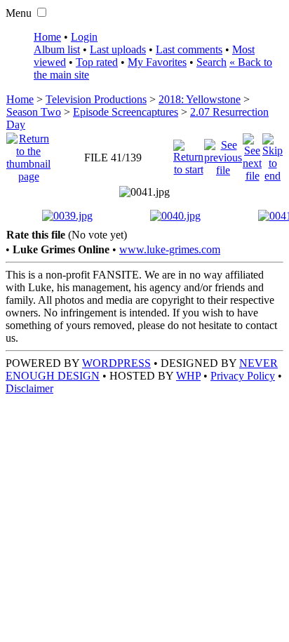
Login (84, 37)
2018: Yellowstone (200, 99)
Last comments (189, 49)
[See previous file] (223, 154)
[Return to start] (188, 154)
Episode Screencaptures (125, 112)
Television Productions (96, 99)
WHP (188, 376)
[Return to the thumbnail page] (28, 154)
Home (47, 37)
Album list (57, 49)
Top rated (97, 62)
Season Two (33, 112)
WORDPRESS (116, 363)
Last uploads (118, 49)
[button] (41, 12)
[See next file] (252, 154)
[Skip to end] (272, 154)
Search (211, 62)
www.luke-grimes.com (169, 249)
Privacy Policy (242, 376)
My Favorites (157, 62)
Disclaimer (29, 388)
